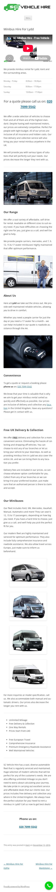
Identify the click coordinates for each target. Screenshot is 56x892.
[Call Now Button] (49, 886)
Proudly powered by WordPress (17, 886)
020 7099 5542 (24, 386)
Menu (28, 18)
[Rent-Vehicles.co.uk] (28, 8)
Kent (28, 845)
